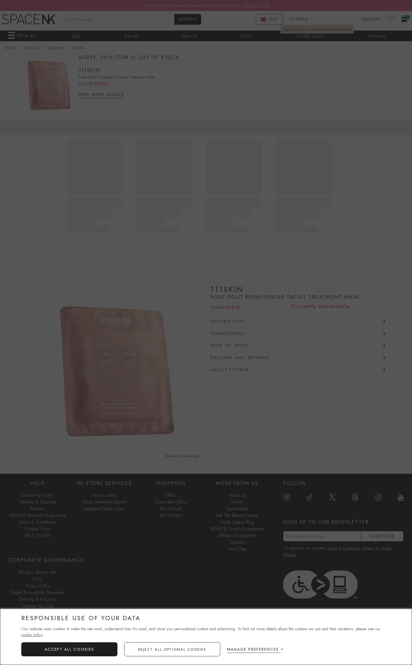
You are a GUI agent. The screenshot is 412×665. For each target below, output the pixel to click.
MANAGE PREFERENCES (253, 649)
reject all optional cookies (172, 649)
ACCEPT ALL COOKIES (69, 649)
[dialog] (206, 637)
